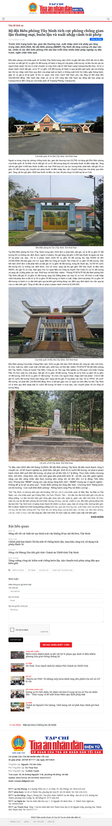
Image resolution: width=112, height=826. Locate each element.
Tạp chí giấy (38, 821)
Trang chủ (15, 821)
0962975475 (45, 777)
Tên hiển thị (13, 588)
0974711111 (31, 809)
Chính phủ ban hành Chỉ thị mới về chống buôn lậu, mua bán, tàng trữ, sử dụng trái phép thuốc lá (53, 543)
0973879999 (33, 777)
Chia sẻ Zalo (96, 39)
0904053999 (17, 803)
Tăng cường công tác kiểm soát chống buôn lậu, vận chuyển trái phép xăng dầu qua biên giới (53, 561)
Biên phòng (18, 570)
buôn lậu (44, 570)
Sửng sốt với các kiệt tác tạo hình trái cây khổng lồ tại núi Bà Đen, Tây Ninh (49, 533)
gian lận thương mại (62, 570)
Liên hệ (51, 821)
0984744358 (21, 777)
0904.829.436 (79, 789)
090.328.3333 (81, 792)
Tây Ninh (32, 570)
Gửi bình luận (15, 639)
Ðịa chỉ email (13, 597)
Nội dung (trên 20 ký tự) (17, 606)
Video (26, 821)
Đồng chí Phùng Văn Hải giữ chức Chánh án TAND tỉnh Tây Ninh (43, 552)
